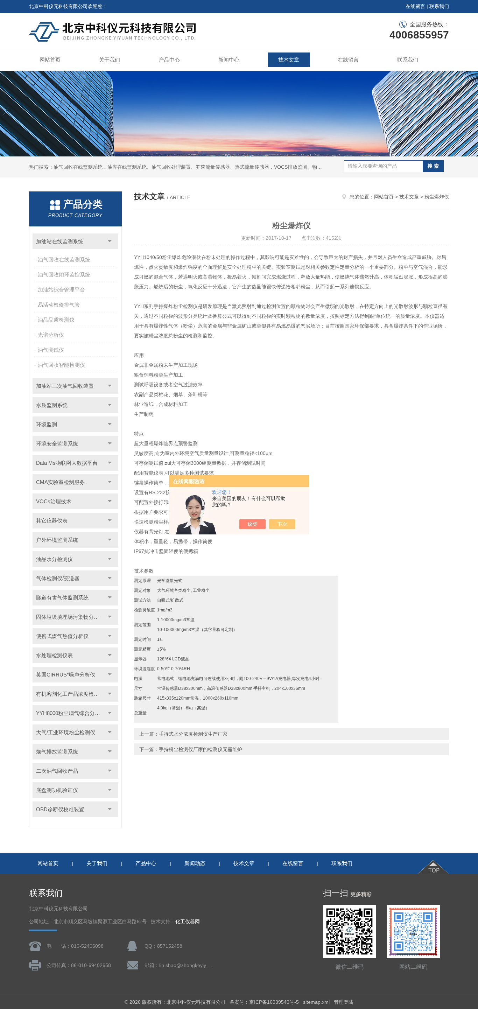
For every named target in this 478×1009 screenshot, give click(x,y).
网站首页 (50, 60)
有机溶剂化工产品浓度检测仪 (70, 694)
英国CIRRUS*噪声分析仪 (65, 675)
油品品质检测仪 (56, 320)
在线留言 (415, 6)
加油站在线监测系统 (59, 241)
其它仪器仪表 (52, 521)
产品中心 (169, 60)
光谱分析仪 (51, 335)
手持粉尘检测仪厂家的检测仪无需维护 (200, 749)
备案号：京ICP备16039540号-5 (264, 1002)
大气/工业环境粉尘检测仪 (65, 732)
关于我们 (109, 60)
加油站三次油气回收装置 (65, 386)
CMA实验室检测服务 (60, 482)
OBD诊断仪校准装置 (60, 809)
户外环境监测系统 (57, 540)
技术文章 (288, 60)
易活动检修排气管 (59, 305)
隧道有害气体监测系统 (62, 598)
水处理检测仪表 (54, 655)
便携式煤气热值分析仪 (62, 636)
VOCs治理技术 (53, 501)
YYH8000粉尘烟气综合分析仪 (70, 713)
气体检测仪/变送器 (57, 578)
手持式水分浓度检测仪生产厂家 (193, 734)
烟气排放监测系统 (57, 752)
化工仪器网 (187, 921)
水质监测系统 (52, 405)
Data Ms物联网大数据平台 (67, 463)
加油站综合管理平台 (61, 290)
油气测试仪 (51, 350)
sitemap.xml (316, 1002)
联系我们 (439, 6)
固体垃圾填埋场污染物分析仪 (70, 617)
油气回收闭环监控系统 (64, 275)
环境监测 (46, 424)
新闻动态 (194, 863)
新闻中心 (228, 60)
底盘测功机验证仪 (57, 790)
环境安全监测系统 (57, 444)
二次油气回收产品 (57, 771)
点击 (109, 241)
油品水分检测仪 (54, 559)
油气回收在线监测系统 (64, 259)
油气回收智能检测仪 (61, 365)
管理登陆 (343, 1002)
